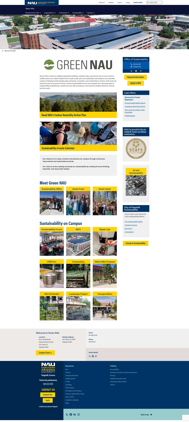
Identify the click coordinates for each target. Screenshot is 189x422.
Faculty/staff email (71, 375)
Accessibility (114, 369)
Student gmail (70, 378)
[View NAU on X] (67, 414)
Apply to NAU (135, 82)
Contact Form (44, 352)
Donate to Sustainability (135, 243)
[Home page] (42, 3)
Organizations (49, 13)
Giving (128, 2)
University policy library (118, 381)
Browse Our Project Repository (132, 98)
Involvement (63, 13)
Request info (47, 394)
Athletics (111, 2)
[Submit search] (147, 2)
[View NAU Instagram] (79, 414)
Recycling (128, 228)
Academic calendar (72, 400)
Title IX (112, 385)
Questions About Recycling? (135, 106)
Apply (48, 400)
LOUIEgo (68, 385)
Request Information (135, 77)
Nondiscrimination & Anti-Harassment (123, 372)
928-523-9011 (48, 383)
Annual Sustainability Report (135, 103)
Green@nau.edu (93, 335)
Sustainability (77, 13)
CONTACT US (48, 389)
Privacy (112, 375)
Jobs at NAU (69, 397)
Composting (129, 232)
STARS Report (130, 115)
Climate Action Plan (32, 13)
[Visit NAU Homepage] (48, 368)
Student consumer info (118, 378)
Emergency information (73, 391)
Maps (67, 403)
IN (2, 51)
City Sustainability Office (133, 221)
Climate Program (131, 225)
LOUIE (67, 381)
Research (102, 2)
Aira (66, 369)
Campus (90, 13)
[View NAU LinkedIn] (75, 414)
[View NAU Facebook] (71, 414)
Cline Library (69, 388)
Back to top (145, 414)
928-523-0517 (92, 342)
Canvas (67, 372)
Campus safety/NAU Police (74, 394)
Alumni (120, 2)
